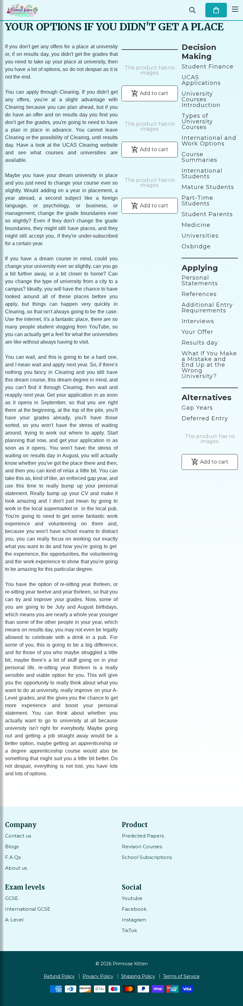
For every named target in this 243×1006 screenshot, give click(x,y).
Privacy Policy (98, 976)
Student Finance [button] (208, 66)
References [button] (199, 294)
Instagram (134, 920)
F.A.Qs (13, 857)
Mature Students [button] (208, 187)
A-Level (14, 920)
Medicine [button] (196, 225)
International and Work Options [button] (209, 140)
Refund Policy (59, 976)
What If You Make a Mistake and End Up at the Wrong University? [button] (209, 365)
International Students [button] (202, 173)
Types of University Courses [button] (197, 121)
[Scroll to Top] (230, 971)
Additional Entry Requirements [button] (207, 307)
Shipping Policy (138, 976)
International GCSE (27, 909)
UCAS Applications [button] (201, 80)
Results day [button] (200, 343)
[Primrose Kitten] (22, 10)
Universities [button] (200, 236)
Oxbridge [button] (196, 246)
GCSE (11, 898)
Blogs (12, 846)
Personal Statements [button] (200, 280)
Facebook (134, 909)
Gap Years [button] (197, 408)
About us (16, 868)
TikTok (129, 930)
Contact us (18, 836)
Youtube (132, 898)
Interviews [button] (198, 321)
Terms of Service (181, 976)
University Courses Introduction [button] (201, 99)
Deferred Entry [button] (205, 418)
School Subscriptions (147, 857)
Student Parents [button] (207, 214)
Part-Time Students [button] (197, 200)
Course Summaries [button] (199, 157)
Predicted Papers (143, 836)
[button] (216, 10)
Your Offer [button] (197, 332)
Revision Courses (142, 846)
